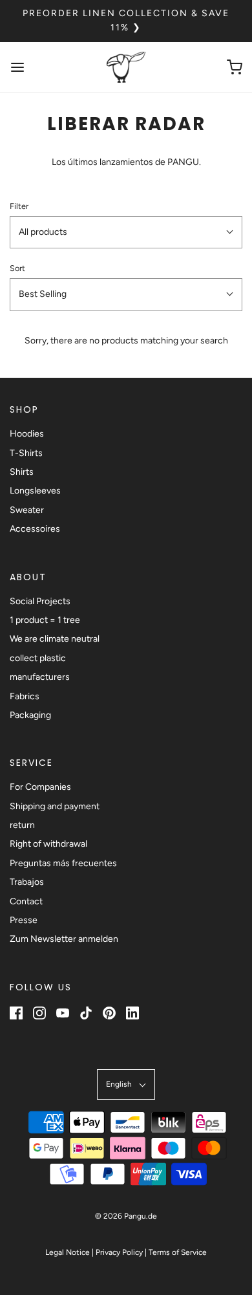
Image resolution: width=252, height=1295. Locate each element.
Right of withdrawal (48, 843)
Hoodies (27, 433)
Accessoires (35, 528)
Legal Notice (67, 1252)
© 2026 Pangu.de (126, 1216)
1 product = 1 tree (45, 620)
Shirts (22, 471)
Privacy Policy (119, 1252)
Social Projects (40, 601)
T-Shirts (26, 453)
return (22, 825)
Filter (19, 206)
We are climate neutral (55, 638)
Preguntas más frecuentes (63, 863)
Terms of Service (178, 1252)
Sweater (27, 510)
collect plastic (38, 658)
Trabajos (27, 881)
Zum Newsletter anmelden (64, 938)
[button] (126, 232)
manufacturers (40, 676)
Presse (23, 920)
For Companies (40, 786)
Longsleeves (35, 490)
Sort (17, 268)
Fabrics (24, 696)
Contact (26, 901)
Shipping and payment (55, 806)
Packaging (30, 715)
